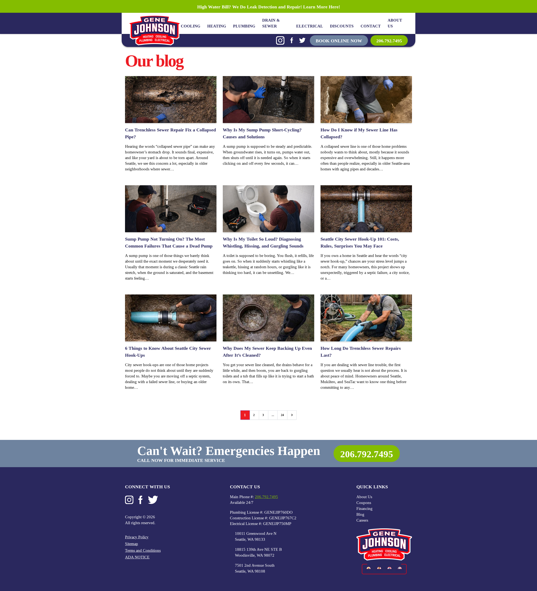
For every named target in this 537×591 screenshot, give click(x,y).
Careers (362, 520)
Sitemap (131, 544)
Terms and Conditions (143, 550)
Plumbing (244, 26)
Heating (216, 26)
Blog (360, 514)
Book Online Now (339, 40)
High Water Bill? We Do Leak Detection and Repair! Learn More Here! (268, 6)
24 (282, 415)
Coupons (363, 502)
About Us (395, 23)
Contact (371, 26)
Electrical (309, 26)
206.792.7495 (389, 40)
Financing (364, 508)
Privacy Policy (137, 537)
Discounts (342, 26)
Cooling (190, 26)
